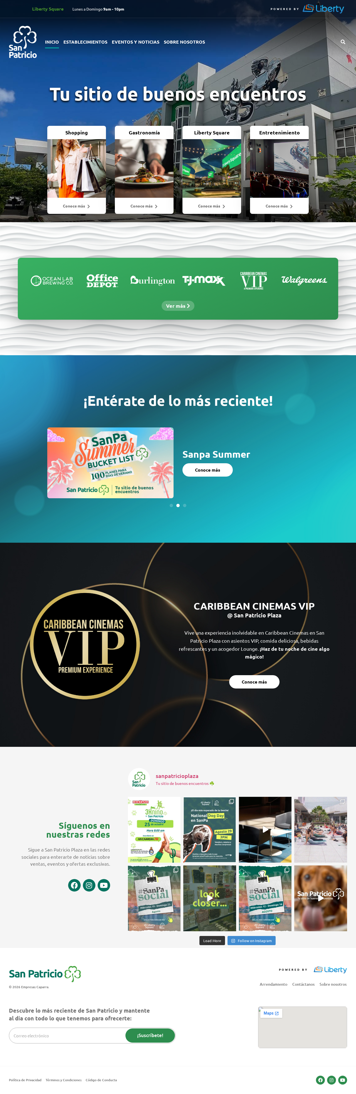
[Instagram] (89, 885)
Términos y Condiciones (63, 1080)
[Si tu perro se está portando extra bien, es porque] (320, 898)
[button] (343, 42)
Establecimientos (85, 42)
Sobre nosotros (184, 42)
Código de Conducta (101, 1080)
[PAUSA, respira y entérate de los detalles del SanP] (320, 830)
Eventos (195, 449)
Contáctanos (303, 984)
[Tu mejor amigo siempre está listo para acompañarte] (154, 830)
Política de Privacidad (25, 1080)
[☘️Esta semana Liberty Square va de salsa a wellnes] (154, 898)
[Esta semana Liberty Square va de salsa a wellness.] (265, 898)
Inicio (52, 42)
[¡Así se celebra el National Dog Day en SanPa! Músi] (209, 830)
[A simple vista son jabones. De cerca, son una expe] (209, 898)
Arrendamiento (273, 984)
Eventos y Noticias (135, 42)
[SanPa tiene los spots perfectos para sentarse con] (265, 830)
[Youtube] (104, 885)
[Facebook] (74, 885)
